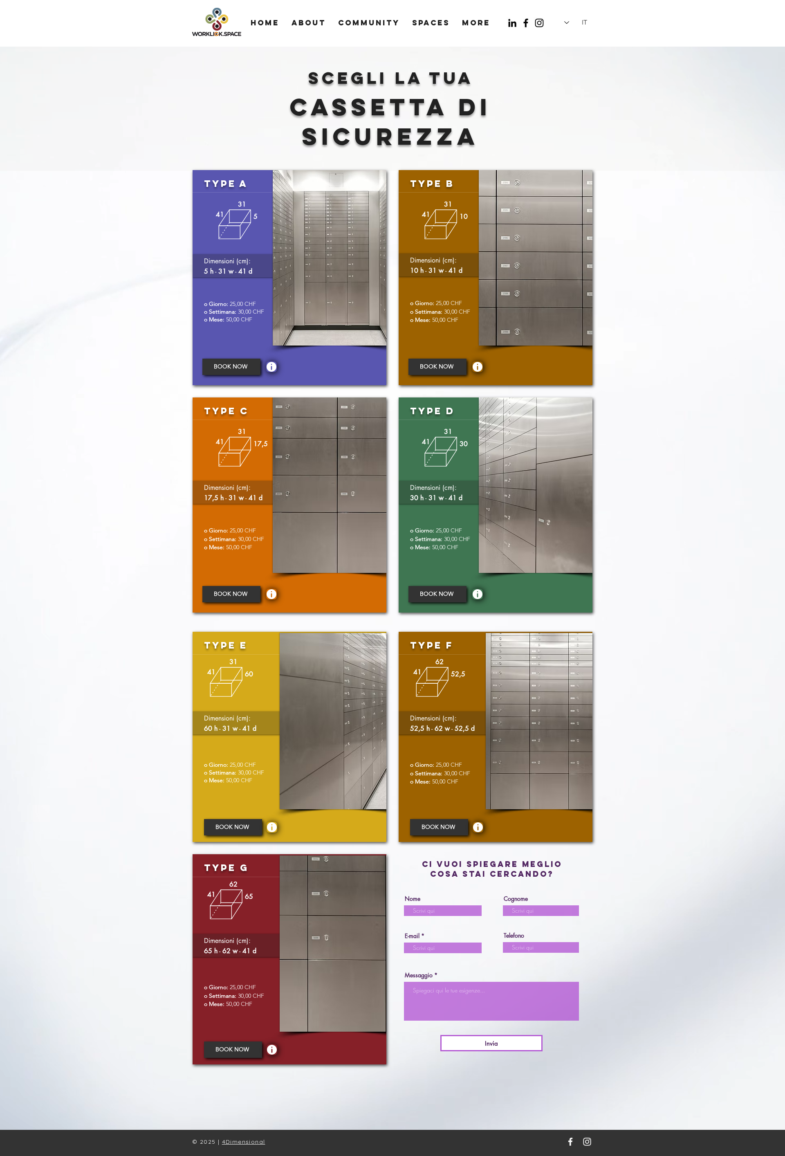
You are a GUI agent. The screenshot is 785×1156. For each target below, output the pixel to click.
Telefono (514, 935)
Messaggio (419, 975)
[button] (271, 366)
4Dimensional (243, 1141)
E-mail (412, 936)
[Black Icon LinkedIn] (512, 23)
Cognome (516, 899)
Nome (412, 899)
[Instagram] (539, 23)
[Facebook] (526, 23)
